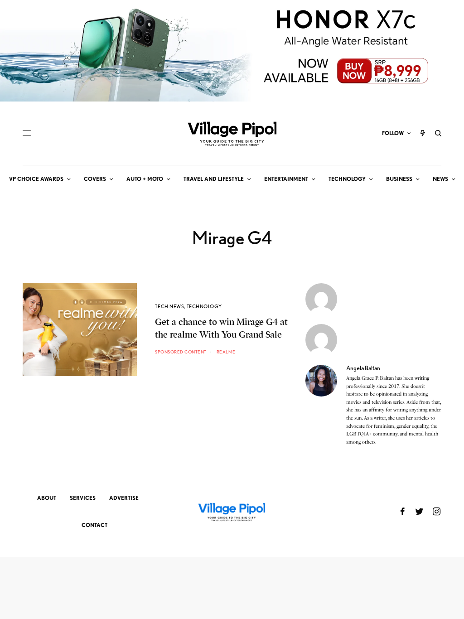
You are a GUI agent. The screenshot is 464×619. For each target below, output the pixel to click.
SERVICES (83, 497)
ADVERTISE (124, 497)
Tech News (169, 306)
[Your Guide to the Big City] (232, 133)
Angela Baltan (363, 368)
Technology (204, 306)
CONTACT (94, 525)
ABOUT (46, 497)
